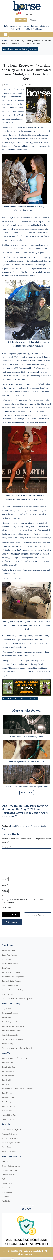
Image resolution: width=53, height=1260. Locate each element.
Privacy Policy (7, 1183)
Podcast (19, 26)
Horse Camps (6, 968)
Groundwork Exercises (10, 963)
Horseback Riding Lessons (11, 981)
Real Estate (37, 29)
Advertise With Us (8, 1174)
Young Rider (6, 1147)
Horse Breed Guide (8, 950)
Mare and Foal (7, 1110)
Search (34, 20)
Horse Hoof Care (8, 1084)
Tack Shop (35, 26)
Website (5, 890)
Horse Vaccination (8, 1106)
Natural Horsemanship (10, 985)
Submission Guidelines (10, 1170)
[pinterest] (31, 14)
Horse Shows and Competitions (13, 976)
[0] (17, 14)
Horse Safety (6, 1102)
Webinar (26, 26)
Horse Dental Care (8, 1067)
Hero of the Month (25, 29)
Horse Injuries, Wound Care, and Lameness (17, 1088)
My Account (10, 26)
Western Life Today (9, 1151)
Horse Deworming (8, 1071)
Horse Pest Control (8, 1097)
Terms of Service (8, 1188)
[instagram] (35, 14)
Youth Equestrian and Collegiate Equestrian (17, 998)
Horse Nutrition (7, 1093)
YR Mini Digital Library (11, 1142)
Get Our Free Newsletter (10, 1138)
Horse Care (33, 49)
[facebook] (22, 14)
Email (5, 884)
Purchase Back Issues (9, 1134)
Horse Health (6, 1080)
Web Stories (6, 1201)
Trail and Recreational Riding (12, 990)
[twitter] (27, 14)
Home (4, 40)
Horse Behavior (7, 1062)
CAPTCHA (7, 907)
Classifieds (5, 1196)
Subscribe (21, 20)
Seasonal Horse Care (9, 1115)
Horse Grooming (8, 1075)
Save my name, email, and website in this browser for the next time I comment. (26, 901)
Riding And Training (9, 955)
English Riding (7, 959)
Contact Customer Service (11, 1166)
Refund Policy (7, 1192)
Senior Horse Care (8, 1119)
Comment (6, 847)
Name (5, 879)
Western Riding (7, 994)
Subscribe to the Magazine (11, 1129)
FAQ (3, 1179)
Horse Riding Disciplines (11, 972)
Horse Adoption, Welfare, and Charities (15, 49)
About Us (5, 1161)
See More (26, 792)
